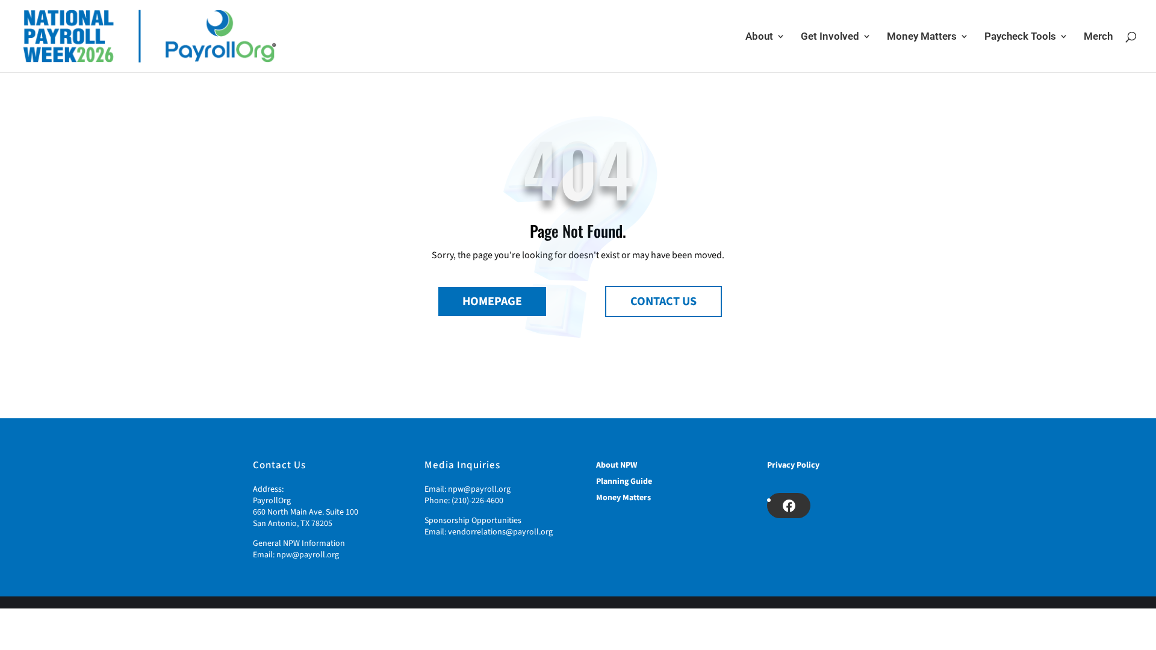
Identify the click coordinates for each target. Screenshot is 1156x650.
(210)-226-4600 (477, 501)
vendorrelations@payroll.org (500, 532)
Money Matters (922, 37)
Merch (1098, 37)
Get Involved (830, 37)
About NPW (616, 465)
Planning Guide (624, 481)
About (759, 37)
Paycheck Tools (1020, 37)
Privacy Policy (793, 465)
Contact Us (663, 301)
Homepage (492, 301)
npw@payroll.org (307, 555)
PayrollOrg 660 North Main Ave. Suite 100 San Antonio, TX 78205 (305, 512)
